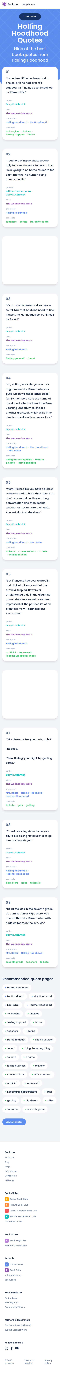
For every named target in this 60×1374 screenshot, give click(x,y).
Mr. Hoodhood (38, 122)
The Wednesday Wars (19, 113)
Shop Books (28, 4)
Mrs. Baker (15, 450)
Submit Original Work (16, 1329)
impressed (25, 652)
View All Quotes (14, 1121)
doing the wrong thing (19, 459)
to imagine (12, 131)
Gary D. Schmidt (15, 104)
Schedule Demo (13, 1275)
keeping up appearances (21, 655)
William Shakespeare (18, 191)
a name (10, 462)
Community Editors (15, 1307)
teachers (11, 221)
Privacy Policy (48, 1362)
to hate (39, 459)
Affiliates (9, 1180)
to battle (35, 883)
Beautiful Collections (16, 1245)
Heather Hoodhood (17, 796)
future (31, 134)
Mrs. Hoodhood (39, 447)
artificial (11, 652)
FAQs (7, 1166)
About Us (9, 1157)
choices (26, 131)
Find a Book (11, 1298)
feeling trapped (15, 134)
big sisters (12, 883)
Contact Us (11, 1175)
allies (24, 883)
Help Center (11, 1171)
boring (23, 221)
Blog (7, 1162)
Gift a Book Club (13, 1221)
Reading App (11, 1302)
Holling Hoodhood (16, 122)
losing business (27, 462)
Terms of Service (29, 1362)
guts (20, 805)
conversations (27, 551)
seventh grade (14, 962)
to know (10, 551)
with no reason (18, 554)
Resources (10, 1279)
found (31, 358)
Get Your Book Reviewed (18, 1325)
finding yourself (15, 358)
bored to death (39, 221)
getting (30, 805)
